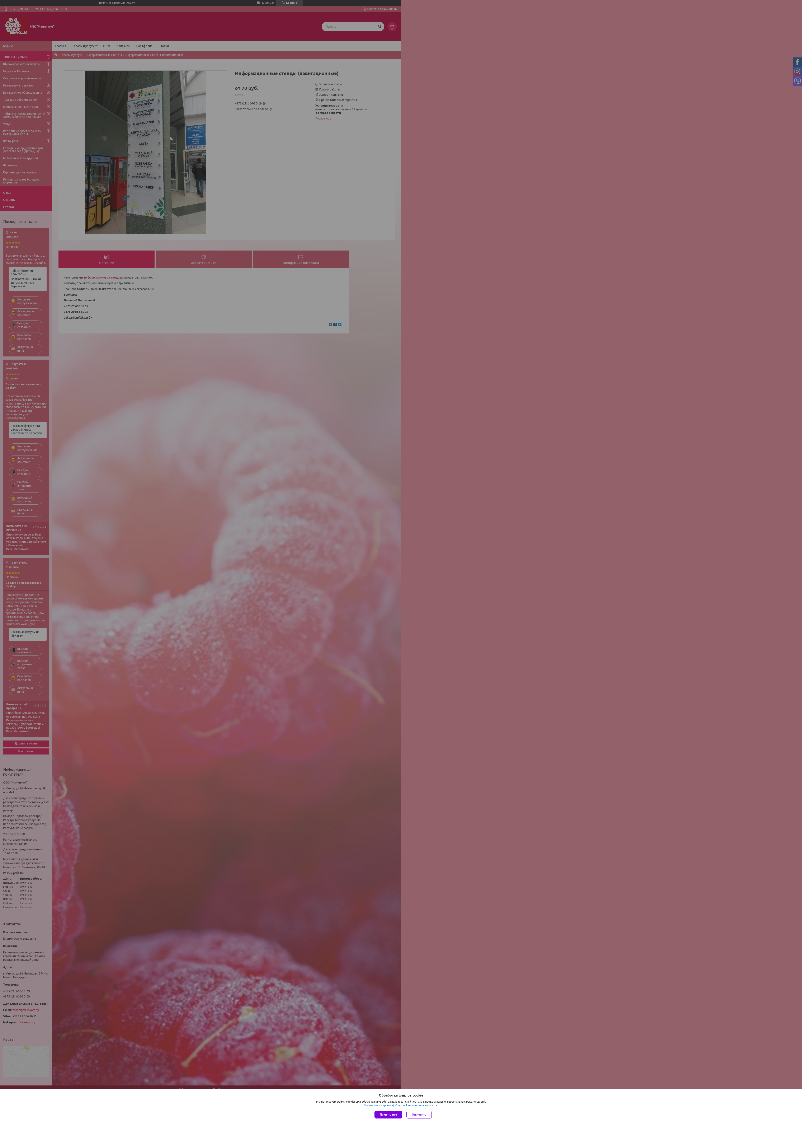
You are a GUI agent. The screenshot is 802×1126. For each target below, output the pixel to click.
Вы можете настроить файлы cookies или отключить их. (399, 1105)
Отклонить (419, 1114)
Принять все (388, 1114)
